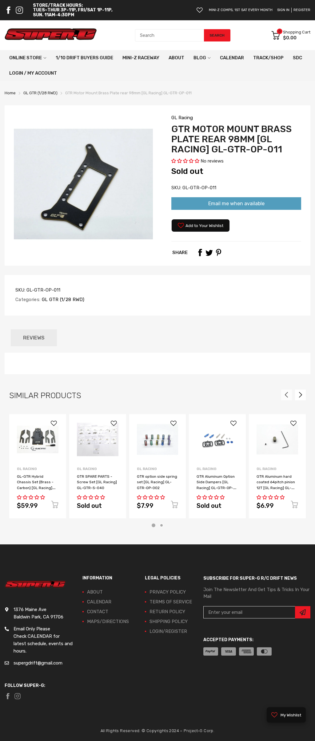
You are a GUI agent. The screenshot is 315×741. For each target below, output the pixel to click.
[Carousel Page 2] (161, 525)
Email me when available (236, 203)
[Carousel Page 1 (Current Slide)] (153, 525)
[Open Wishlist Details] (200, 10)
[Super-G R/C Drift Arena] (51, 35)
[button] (185, 161)
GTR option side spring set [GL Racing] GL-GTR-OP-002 (157, 482)
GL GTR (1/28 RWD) (62, 299)
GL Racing (182, 117)
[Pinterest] (218, 252)
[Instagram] (19, 10)
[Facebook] (8, 10)
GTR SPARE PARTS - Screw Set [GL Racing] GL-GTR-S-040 (97, 482)
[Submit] (302, 612)
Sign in (283, 10)
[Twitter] (209, 252)
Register (301, 10)
